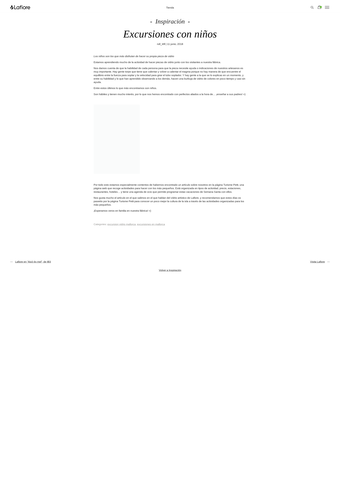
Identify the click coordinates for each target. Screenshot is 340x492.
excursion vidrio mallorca (121, 224)
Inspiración (170, 21)
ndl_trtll (161, 44)
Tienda (170, 7)
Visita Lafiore (317, 261)
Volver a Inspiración (170, 270)
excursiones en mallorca (151, 224)
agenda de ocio (143, 191)
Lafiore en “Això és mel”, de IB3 (33, 261)
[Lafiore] (20, 7)
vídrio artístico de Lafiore (185, 197)
